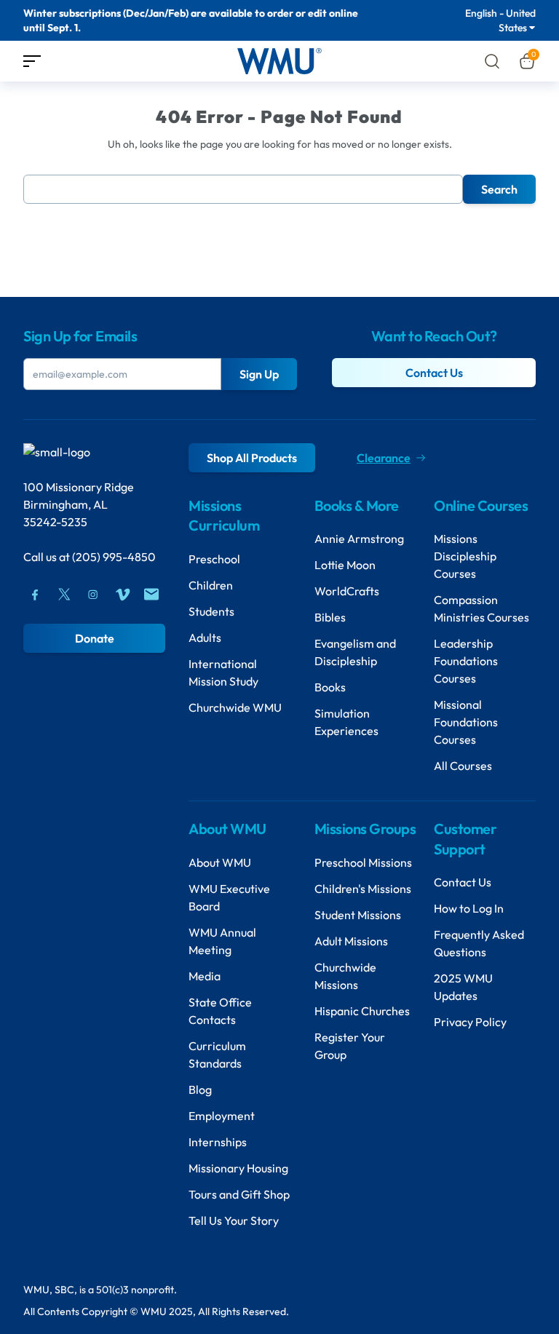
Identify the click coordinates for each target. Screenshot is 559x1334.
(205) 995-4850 (114, 556)
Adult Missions (351, 941)
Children (211, 585)
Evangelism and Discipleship (355, 652)
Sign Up (259, 374)
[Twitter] (64, 594)
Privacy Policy (470, 1022)
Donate (94, 638)
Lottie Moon (345, 564)
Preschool (214, 559)
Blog (200, 1089)
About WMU (220, 862)
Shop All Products (252, 457)
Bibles (330, 617)
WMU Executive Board (229, 897)
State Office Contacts (220, 1011)
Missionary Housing (238, 1168)
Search (499, 189)
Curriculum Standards (217, 1055)
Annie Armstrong (359, 538)
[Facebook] (35, 594)
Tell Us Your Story (234, 1220)
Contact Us (434, 372)
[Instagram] (93, 594)
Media (205, 976)
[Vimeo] (122, 594)
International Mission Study (223, 672)
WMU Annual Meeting (222, 941)
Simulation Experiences (346, 722)
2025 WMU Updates (463, 987)
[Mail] (151, 594)
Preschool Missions (363, 862)
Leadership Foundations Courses (466, 661)
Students (211, 611)
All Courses (463, 765)
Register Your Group (349, 1046)
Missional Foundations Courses (466, 722)
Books (330, 687)
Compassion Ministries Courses (481, 608)
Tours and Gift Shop (239, 1194)
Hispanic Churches (362, 1011)
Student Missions (357, 915)
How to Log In (469, 908)
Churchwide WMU (235, 707)
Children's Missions (362, 888)
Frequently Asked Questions (479, 943)
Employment (222, 1115)
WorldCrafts (346, 591)
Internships (218, 1142)
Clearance (384, 457)
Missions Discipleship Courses (465, 556)
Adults (205, 637)
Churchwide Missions (345, 976)
